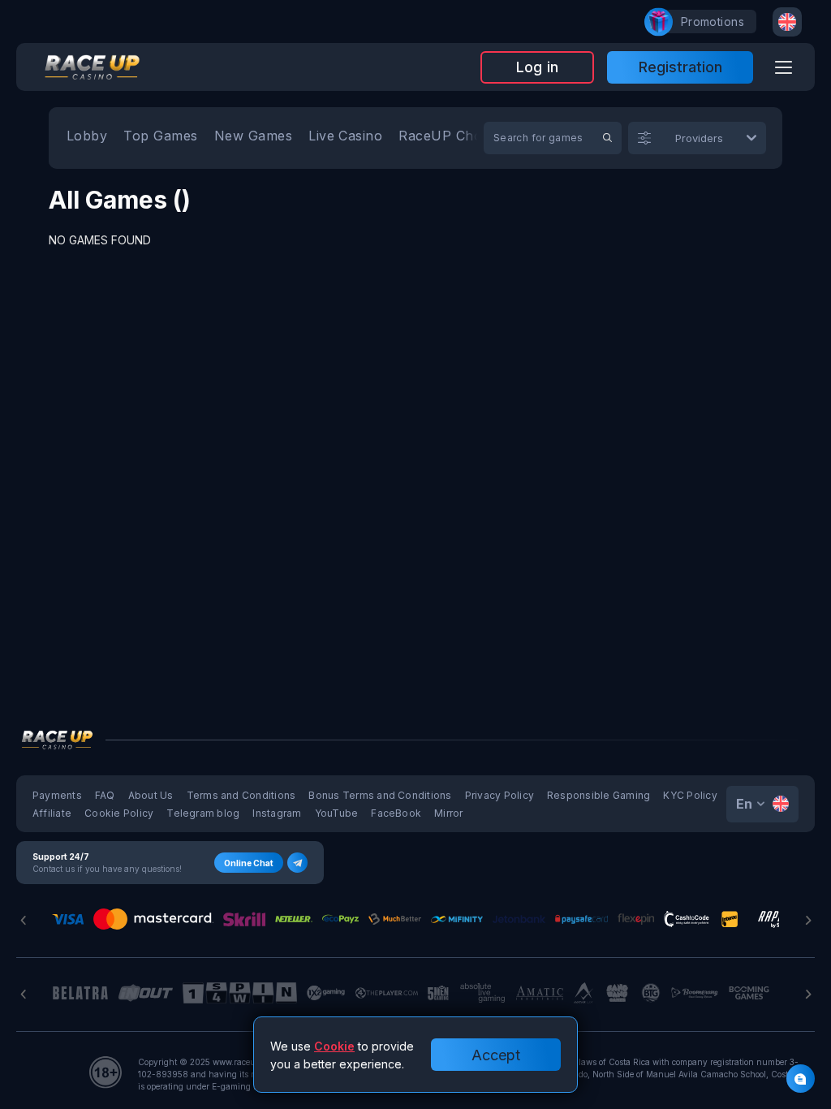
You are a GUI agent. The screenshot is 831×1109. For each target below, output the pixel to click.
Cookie (334, 1046)
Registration (680, 67)
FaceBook (396, 813)
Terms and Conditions (241, 795)
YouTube (337, 813)
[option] (87, 138)
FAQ (105, 795)
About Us (151, 795)
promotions (712, 21)
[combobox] (787, 22)
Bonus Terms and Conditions (379, 795)
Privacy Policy (499, 795)
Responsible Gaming (598, 795)
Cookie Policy (118, 813)
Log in (537, 67)
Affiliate (51, 813)
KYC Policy (690, 795)
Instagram (276, 813)
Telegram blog (202, 813)
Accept (495, 1055)
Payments (57, 795)
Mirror (448, 813)
